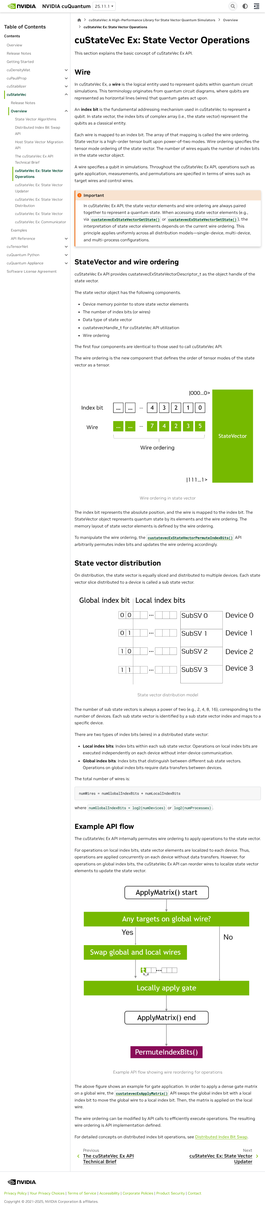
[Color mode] (245, 6)
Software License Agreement (32, 271)
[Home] (79, 20)
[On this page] (256, 6)
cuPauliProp (16, 78)
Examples (19, 230)
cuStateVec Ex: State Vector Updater (39, 188)
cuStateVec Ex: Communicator (40, 222)
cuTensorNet (17, 246)
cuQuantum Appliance (25, 263)
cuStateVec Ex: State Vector (39, 213)
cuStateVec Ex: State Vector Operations (39, 173)
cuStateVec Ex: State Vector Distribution (39, 202)
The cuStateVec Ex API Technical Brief (34, 159)
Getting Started (20, 61)
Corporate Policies (138, 1193)
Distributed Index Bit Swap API (37, 130)
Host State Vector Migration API (39, 145)
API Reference (23, 238)
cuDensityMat (18, 70)
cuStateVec (16, 94)
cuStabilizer (16, 86)
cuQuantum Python (23, 254)
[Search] (233, 6)
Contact (194, 1193)
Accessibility (109, 1193)
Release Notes (19, 53)
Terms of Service (82, 1193)
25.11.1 (102, 6)
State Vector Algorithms (35, 119)
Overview (14, 45)
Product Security (170, 1193)
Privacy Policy (15, 1193)
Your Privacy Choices (47, 1193)
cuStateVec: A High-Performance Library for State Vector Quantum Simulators (152, 20)
